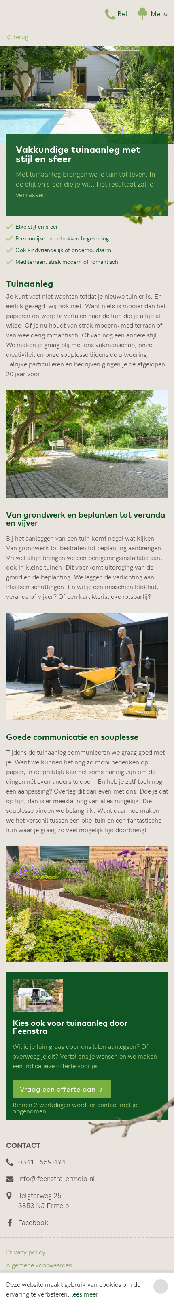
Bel (122, 13)
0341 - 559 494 (42, 1161)
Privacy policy (25, 1251)
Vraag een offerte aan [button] (59, 1088)
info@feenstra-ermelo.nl (56, 1178)
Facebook (33, 1222)
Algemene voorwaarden (39, 1264)
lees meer (84, 1293)
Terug (19, 36)
